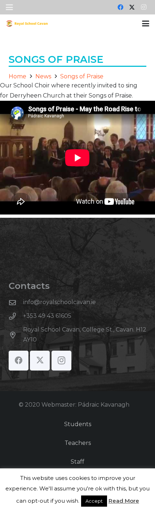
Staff (77, 461)
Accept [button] (94, 501)
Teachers (78, 442)
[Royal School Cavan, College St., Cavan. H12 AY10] (16, 335)
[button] (9, 7)
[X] (132, 7)
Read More (123, 500)
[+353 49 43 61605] (16, 316)
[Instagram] (143, 7)
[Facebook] (120, 7)
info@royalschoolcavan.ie (59, 302)
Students (77, 424)
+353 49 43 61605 (47, 315)
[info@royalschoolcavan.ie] (16, 302)
